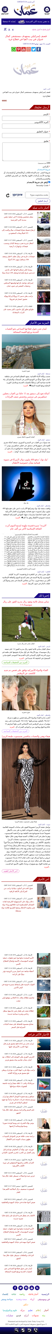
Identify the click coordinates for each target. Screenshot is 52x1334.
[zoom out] (12, 29)
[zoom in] (5, 29)
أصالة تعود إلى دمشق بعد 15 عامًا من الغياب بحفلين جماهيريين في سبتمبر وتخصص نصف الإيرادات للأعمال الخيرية (26, 396)
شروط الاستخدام (43, 169)
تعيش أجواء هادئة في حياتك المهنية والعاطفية (18, 1202)
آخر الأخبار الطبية (10, 871)
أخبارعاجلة (46, 30)
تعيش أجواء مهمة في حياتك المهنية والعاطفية (18, 1242)
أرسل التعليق (43, 201)
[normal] (8, 29)
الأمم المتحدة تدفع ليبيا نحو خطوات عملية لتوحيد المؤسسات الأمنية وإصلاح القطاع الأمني (18, 961)
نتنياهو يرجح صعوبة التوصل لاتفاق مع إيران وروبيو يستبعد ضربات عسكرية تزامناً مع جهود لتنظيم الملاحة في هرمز (18, 1099)
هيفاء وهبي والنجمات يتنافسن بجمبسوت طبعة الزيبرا (26, 736)
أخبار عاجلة (36, 30)
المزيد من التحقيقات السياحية (15, 662)
